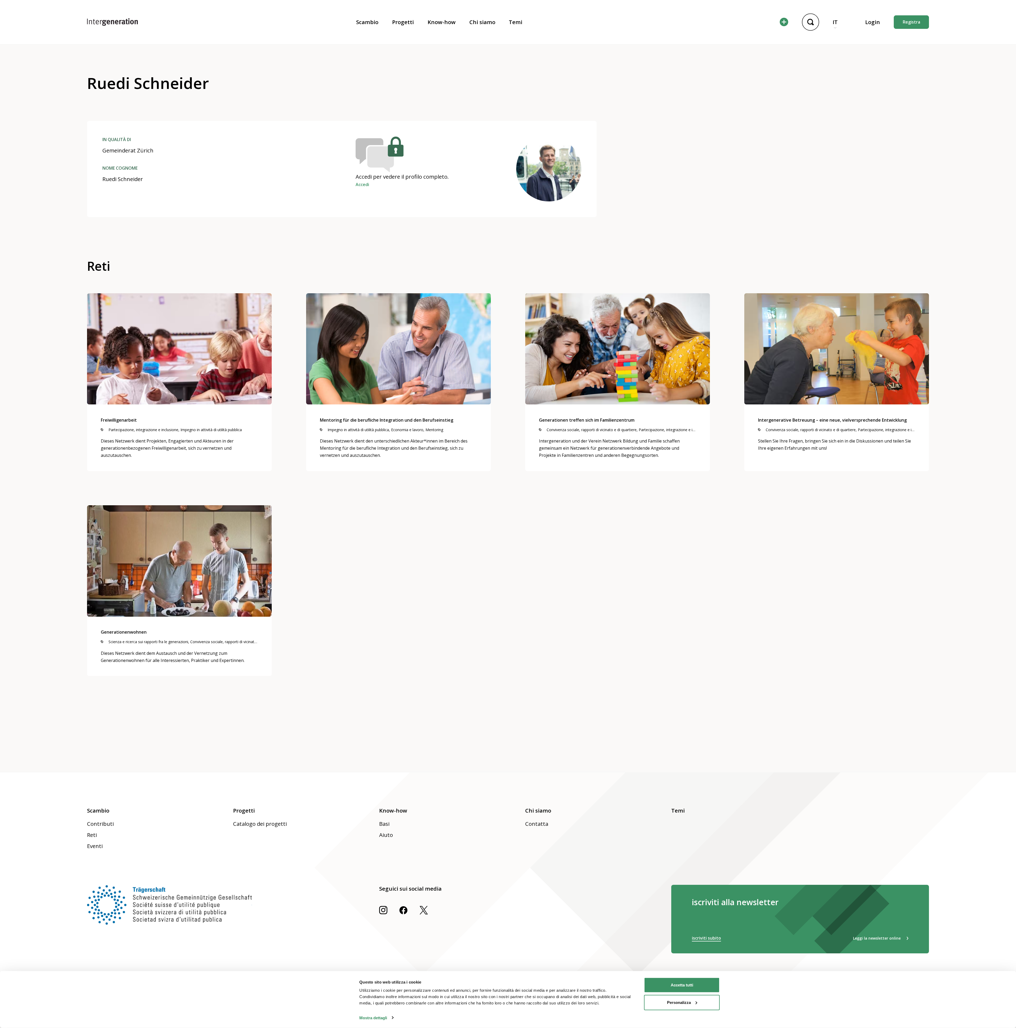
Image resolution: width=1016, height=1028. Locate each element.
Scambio (367, 22)
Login (872, 22)
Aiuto (386, 834)
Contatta (536, 823)
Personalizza (679, 1002)
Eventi (95, 846)
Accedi (362, 184)
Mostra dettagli (373, 1017)
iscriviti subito (706, 938)
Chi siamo (482, 22)
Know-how (442, 22)
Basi (384, 823)
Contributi (100, 823)
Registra (911, 22)
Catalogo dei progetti (260, 823)
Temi (515, 22)
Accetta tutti (682, 985)
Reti (92, 834)
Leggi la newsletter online (877, 938)
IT (835, 22)
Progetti (403, 22)
